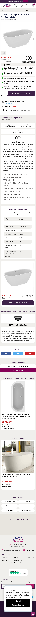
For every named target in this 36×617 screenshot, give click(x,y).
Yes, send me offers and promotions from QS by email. (18, 582)
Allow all (18, 601)
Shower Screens (26, 510)
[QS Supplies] (7, 5)
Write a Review (18, 370)
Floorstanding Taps (10, 501)
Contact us (31, 557)
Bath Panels (9, 510)
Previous (2, 1)
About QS (5, 557)
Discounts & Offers (7, 563)
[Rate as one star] (20, 366)
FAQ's (29, 560)
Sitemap (4, 566)
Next (33, 1)
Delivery (16, 557)
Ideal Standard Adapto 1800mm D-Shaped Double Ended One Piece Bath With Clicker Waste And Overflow (16, 416)
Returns (30, 563)
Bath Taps (26, 506)
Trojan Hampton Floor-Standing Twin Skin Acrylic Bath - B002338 (16, 475)
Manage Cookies (18, 605)
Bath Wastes (26, 501)
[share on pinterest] (30, 353)
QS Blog (4, 560)
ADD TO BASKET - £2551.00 (21, 93)
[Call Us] (21, 5)
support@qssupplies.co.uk (12, 550)
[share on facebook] (6, 353)
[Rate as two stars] (21, 366)
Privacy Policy (18, 560)
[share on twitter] (18, 353)
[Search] (15, 5)
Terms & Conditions (20, 563)
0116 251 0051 (30, 550)
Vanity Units (9, 506)
